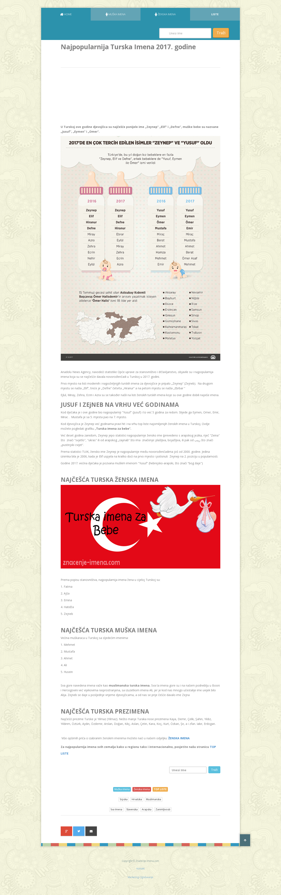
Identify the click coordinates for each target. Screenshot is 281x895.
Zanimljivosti (163, 809)
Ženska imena (142, 789)
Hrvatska (137, 799)
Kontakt (140, 868)
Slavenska (132, 809)
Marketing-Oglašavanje (140, 877)
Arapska (146, 809)
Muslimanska (153, 799)
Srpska (124, 799)
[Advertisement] (91, 97)
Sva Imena (116, 809)
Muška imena (122, 789)
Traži (221, 32)
